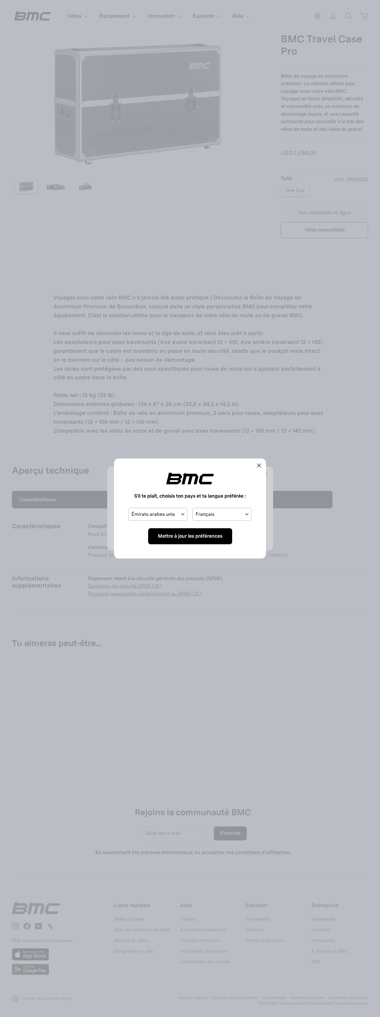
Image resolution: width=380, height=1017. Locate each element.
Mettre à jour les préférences (190, 536)
